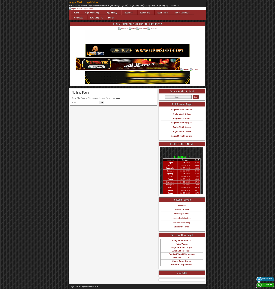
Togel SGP (128, 12)
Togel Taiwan (162, 12)
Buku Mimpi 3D (96, 17)
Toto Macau (77, 17)
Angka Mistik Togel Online (83, 2)
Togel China (145, 12)
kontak (111, 17)
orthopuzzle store (182, 209)
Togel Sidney (111, 12)
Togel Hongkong (91, 12)
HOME (76, 12)
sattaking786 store (181, 214)
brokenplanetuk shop (181, 222)
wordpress (181, 205)
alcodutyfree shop (181, 227)
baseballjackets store (181, 218)
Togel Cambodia (182, 12)
